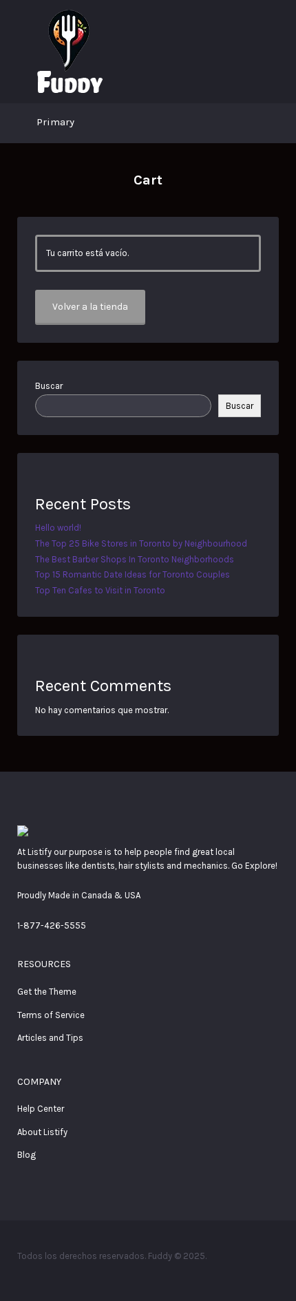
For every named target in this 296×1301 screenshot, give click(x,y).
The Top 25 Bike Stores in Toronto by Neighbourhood (141, 543)
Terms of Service (51, 1015)
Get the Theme (46, 991)
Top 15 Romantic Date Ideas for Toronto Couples (132, 574)
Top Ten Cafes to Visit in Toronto (100, 590)
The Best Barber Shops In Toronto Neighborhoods (134, 559)
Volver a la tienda (90, 307)
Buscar (49, 386)
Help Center (40, 1108)
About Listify (42, 1132)
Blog (26, 1155)
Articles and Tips (50, 1038)
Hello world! (58, 527)
